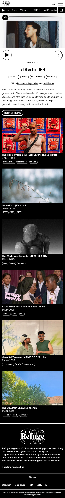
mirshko (44, 492)
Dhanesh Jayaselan (27, 83)
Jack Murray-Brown (54, 492)
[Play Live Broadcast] (3, 10)
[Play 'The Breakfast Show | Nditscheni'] (32, 388)
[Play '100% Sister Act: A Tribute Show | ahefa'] (32, 287)
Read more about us (13, 467)
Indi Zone (49, 83)
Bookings (20, 485)
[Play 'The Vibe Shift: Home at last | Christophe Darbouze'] (32, 135)
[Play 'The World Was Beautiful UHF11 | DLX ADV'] (32, 236)
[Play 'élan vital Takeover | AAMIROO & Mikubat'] (32, 337)
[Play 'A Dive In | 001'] (7, 55)
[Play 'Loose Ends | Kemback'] (32, 186)
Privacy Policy (13, 492)
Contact (6, 485)
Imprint (5, 492)
